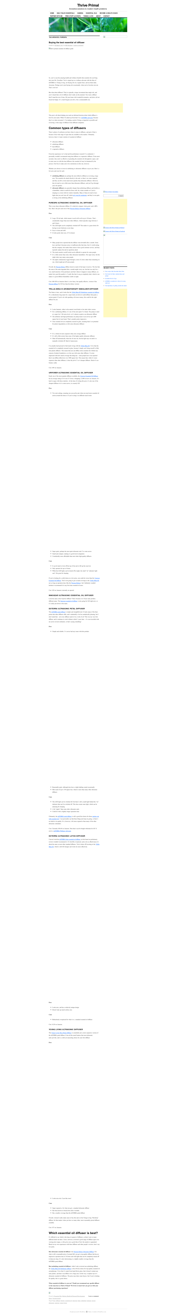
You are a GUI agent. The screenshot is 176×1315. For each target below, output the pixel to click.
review (93, 1301)
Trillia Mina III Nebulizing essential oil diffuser (85, 292)
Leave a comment (78, 45)
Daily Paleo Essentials (65, 13)
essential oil (68, 1301)
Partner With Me (56, 16)
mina (79, 1301)
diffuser (58, 1301)
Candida (80, 13)
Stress (50, 1298)
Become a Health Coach (109, 13)
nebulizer (83, 1301)
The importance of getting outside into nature (116, 285)
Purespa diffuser (53, 284)
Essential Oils (91, 13)
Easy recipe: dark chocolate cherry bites (114, 271)
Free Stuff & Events (73, 16)
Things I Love (88, 16)
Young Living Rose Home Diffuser (61, 1033)
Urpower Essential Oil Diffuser (89, 376)
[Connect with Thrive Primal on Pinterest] (113, 227)
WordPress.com (102, 1312)
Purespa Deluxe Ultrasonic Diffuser (80, 208)
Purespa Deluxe (60, 267)
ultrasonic (51, 1303)
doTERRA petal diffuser (58, 612)
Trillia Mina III (85, 346)
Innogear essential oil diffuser (68, 601)
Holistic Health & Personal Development (73, 1296)
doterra (63, 1301)
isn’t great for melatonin (80, 195)
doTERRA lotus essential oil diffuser (69, 839)
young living (63, 1303)
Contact (106, 16)
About (98, 16)
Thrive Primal (88, 5)
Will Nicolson (69, 45)
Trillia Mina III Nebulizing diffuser (61, 1269)
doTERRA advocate (87, 118)
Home (52, 13)
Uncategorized (57, 1298)
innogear (74, 1301)
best (54, 1301)
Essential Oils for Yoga (110, 278)
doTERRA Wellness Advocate (62, 831)
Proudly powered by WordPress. (78, 1312)
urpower (57, 1303)
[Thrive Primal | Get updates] (110, 191)
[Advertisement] (86, 108)
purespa (89, 1301)
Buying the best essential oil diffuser (67, 42)
